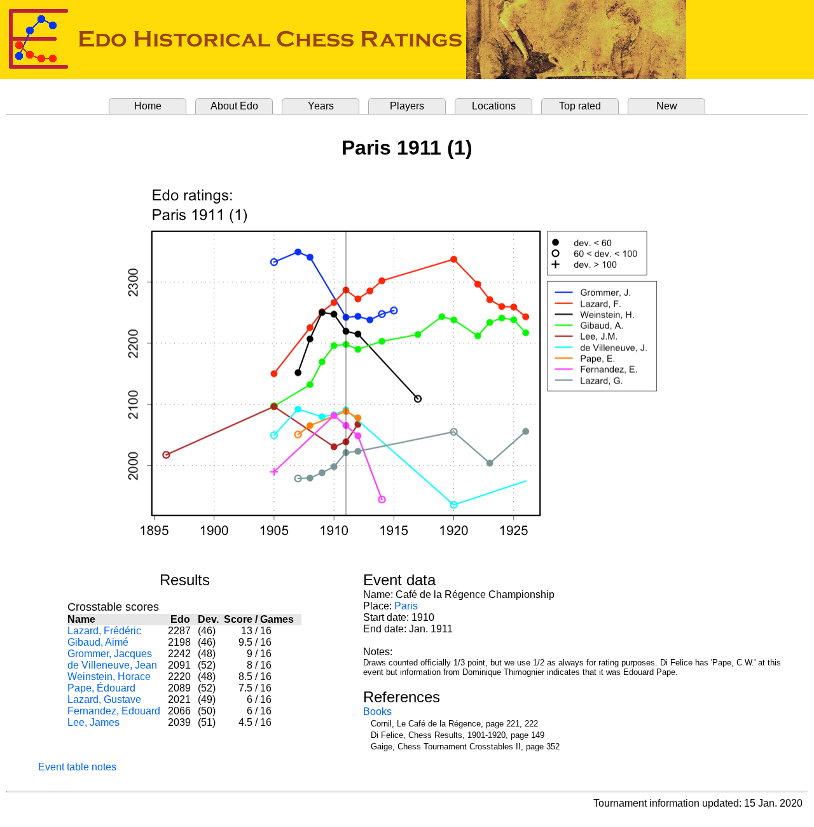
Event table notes (77, 766)
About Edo (234, 106)
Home (148, 106)
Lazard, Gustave (104, 699)
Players (407, 106)
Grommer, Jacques (109, 653)
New (666, 106)
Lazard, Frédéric (104, 630)
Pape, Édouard (101, 688)
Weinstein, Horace (109, 676)
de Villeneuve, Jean (112, 665)
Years (321, 106)
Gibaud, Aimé (97, 642)
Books (377, 711)
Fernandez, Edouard (113, 710)
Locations (494, 106)
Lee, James (93, 722)
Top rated (580, 106)
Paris (406, 606)
